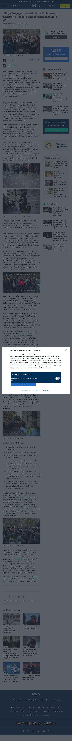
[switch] (57, 378)
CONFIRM (23, 384)
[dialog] (36, 370)
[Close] (66, 350)
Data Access (36, 390)
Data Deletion (26, 390)
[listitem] (35, 375)
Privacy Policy (46, 390)
